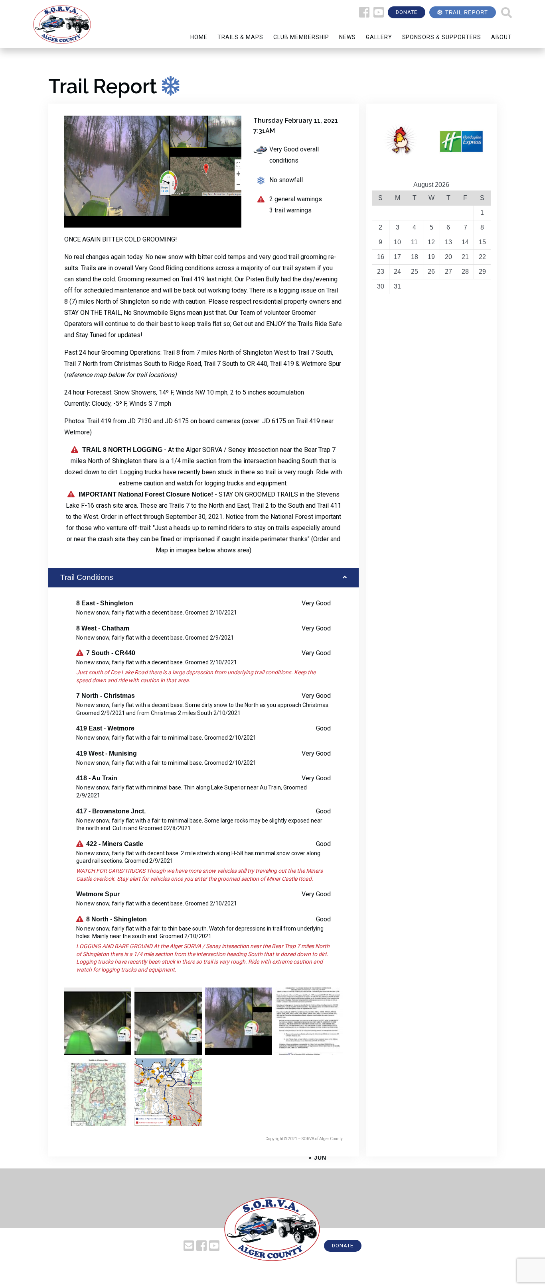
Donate (406, 12)
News (347, 37)
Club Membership (301, 37)
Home (198, 37)
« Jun (317, 1157)
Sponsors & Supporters (442, 37)
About (501, 37)
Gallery (379, 37)
